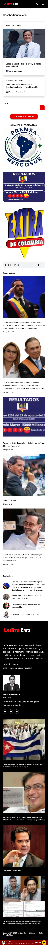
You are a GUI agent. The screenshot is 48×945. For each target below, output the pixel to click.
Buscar (5, 103)
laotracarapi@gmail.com (20, 668)
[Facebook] (5, 711)
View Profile (7, 697)
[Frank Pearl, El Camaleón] (24, 845)
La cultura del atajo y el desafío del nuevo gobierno (26, 605)
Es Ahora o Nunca (9, 500)
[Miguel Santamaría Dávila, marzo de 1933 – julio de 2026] (6, 597)
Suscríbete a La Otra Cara (24, 116)
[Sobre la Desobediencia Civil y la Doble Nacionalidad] (24, 43)
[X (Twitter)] (11, 711)
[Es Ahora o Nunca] (24, 475)
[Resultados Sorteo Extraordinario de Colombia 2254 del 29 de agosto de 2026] (24, 417)
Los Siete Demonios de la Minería (25, 614)
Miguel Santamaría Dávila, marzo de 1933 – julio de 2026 (26, 596)
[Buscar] (37, 4)
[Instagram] (17, 711)
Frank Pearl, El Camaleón (12, 871)
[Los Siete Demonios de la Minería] (6, 614)
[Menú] (43, 4)
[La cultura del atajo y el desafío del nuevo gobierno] (6, 605)
